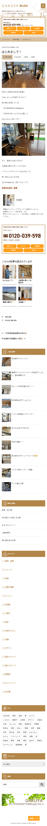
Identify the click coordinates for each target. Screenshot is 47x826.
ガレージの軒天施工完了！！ (23, 386)
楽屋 (26, 57)
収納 (7, 578)
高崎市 (39, 740)
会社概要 (37, 28)
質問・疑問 (9, 561)
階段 (24, 740)
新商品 (7, 674)
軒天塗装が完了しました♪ (21, 400)
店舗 (7, 639)
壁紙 (26, 728)
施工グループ (10, 665)
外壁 (32, 728)
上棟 (4, 724)
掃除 (31, 736)
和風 (18, 740)
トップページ (5, 39)
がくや (31, 716)
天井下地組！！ (18, 442)
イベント (8, 596)
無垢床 (5, 740)
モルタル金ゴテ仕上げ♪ (21, 428)
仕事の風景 (16, 39)
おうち (5, 736)
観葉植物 (19, 745)
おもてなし (33, 732)
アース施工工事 (18, 483)
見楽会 (33, 32)
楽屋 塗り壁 (7, 510)
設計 (7, 622)
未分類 (7, 692)
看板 (12, 740)
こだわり (6, 720)
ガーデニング (8, 745)
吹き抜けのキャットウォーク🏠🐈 (25, 456)
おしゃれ (12, 724)
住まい (19, 728)
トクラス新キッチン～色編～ (23, 470)
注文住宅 (18, 57)
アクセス (23, 28)
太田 (4, 732)
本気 (18, 732)
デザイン (8, 648)
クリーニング (15, 736)
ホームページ (10, 683)
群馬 (33, 57)
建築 (38, 728)
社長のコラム (10, 631)
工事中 (7, 613)
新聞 (24, 732)
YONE (17, 47)
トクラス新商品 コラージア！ (23, 414)
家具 (25, 736)
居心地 (11, 732)
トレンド (8, 570)
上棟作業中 (6, 533)
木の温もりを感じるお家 (11, 518)
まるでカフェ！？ (9, 525)
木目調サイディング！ (20, 358)
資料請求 (13, 32)
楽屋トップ (10, 28)
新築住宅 (28, 724)
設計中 (31, 740)
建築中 (14, 720)
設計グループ (10, 657)
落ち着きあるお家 (9, 540)
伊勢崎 (36, 724)
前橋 (20, 724)
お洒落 (22, 720)
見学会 (5, 728)
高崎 (12, 728)
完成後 (7, 604)
